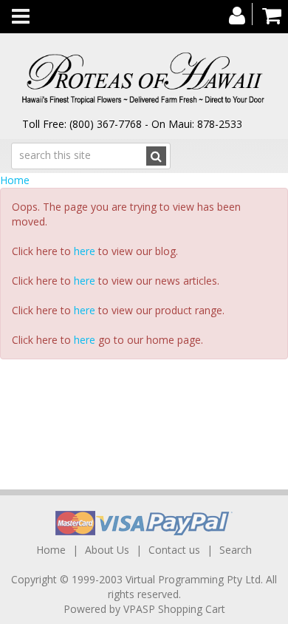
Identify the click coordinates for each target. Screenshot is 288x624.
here (84, 251)
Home (15, 180)
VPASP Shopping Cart (174, 609)
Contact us (174, 550)
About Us (107, 550)
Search (235, 550)
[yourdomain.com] (144, 78)
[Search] (156, 156)
